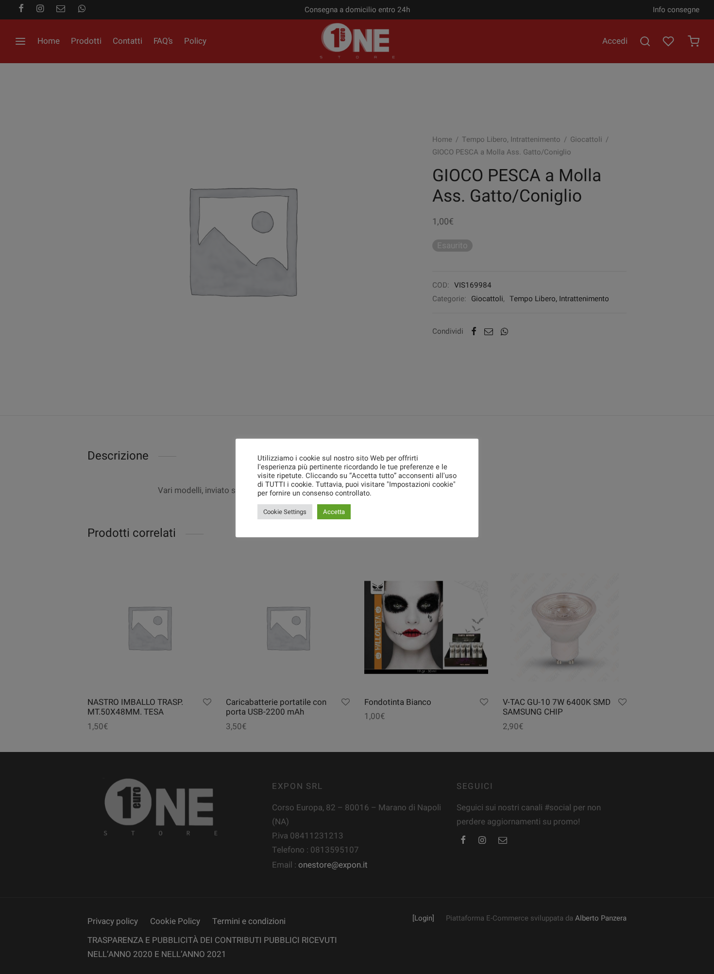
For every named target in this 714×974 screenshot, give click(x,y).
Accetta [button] (334, 511)
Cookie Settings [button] (284, 511)
